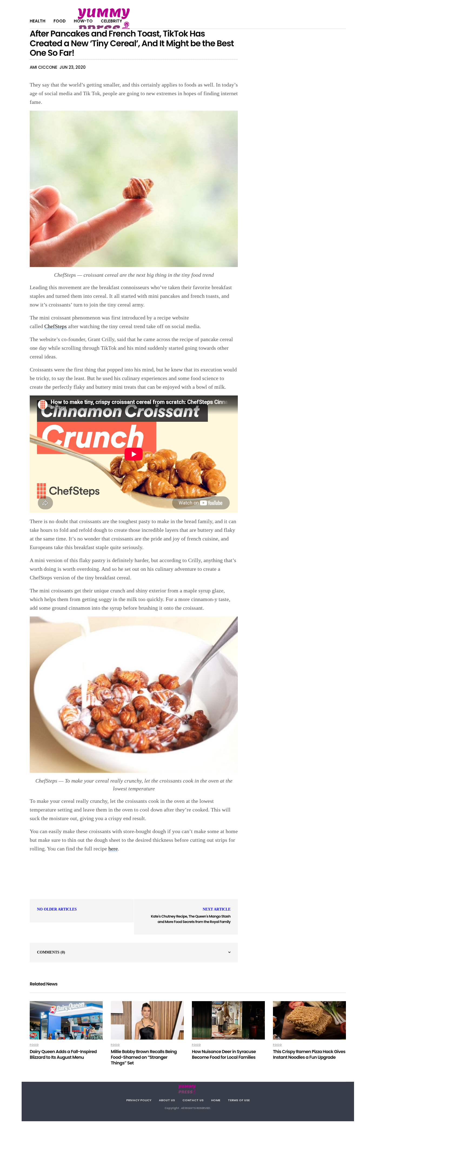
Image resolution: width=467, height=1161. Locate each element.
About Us (167, 1100)
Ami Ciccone (43, 67)
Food (60, 21)
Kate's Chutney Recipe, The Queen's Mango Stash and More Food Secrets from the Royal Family (191, 919)
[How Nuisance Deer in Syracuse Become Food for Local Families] (228, 1020)
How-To (83, 21)
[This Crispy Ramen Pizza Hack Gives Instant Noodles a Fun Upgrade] (309, 1020)
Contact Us (193, 1100)
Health (37, 21)
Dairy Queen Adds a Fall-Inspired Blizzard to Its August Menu (63, 1054)
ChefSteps (55, 326)
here (113, 849)
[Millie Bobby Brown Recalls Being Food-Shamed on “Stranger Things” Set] (147, 1020)
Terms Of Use (239, 1100)
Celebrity (111, 21)
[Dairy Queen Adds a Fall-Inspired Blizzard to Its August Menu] (66, 1020)
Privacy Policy (138, 1100)
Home (215, 1100)
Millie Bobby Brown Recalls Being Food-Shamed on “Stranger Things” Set (144, 1057)
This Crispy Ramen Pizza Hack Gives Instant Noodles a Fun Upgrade (309, 1054)
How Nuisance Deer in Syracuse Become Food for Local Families (224, 1054)
